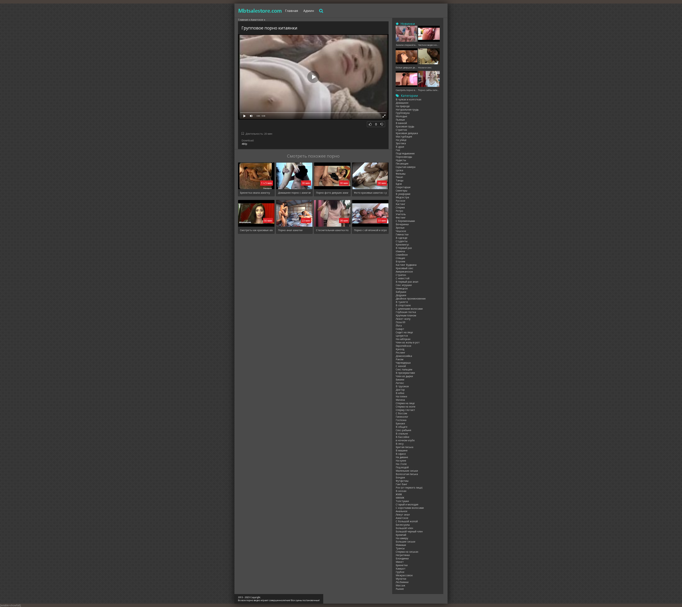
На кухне (401, 460)
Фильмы (400, 173)
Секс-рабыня (403, 430)
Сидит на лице (404, 332)
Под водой (402, 467)
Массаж (400, 585)
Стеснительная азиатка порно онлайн (332, 230)
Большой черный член (409, 531)
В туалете (402, 302)
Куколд (400, 349)
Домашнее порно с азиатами (294, 192)
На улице (401, 140)
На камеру (402, 538)
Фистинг (401, 217)
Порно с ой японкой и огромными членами (370, 230)
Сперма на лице (405, 403)
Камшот (400, 568)
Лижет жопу (403, 318)
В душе (400, 146)
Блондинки (402, 558)
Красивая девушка (407, 133)
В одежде (401, 237)
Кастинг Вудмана (406, 264)
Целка (399, 170)
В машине (402, 450)
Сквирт (400, 329)
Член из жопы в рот (408, 342)
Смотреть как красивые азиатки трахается (256, 230)
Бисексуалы (403, 524)
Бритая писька (404, 447)
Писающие (402, 163)
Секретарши (403, 187)
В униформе (403, 194)
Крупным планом (406, 315)
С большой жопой (407, 521)
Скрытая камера (405, 167)
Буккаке (400, 423)
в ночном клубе (405, 440)
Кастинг (400, 204)
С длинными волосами (409, 308)
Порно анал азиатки (290, 230)
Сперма (400, 207)
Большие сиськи (405, 541)
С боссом (401, 413)
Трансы (400, 548)
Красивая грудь (405, 126)
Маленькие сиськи (407, 470)
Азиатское (402, 518)
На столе (401, 464)
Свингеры (401, 190)
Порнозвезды (404, 156)
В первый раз (404, 248)
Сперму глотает (405, 410)
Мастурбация (404, 136)
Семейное (402, 254)
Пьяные (400, 119)
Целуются (402, 335)
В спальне (402, 433)
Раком (399, 359)
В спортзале (403, 305)
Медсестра (402, 197)
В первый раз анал (407, 281)
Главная (291, 11)
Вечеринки (402, 224)
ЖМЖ (399, 494)
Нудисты (401, 160)
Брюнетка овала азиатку (255, 192)
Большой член (404, 528)
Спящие (400, 258)
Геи (398, 150)
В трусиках (402, 386)
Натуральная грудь (407, 109)
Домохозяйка (404, 356)
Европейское (403, 345)
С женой (401, 366)
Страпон (401, 275)
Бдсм (399, 183)
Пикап (399, 177)
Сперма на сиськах (407, 551)
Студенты (401, 241)
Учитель (401, 214)
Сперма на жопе (405, 406)
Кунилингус (402, 244)
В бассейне (402, 437)
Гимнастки (402, 234)
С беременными (405, 221)
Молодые (401, 116)
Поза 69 (400, 322)
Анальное (401, 511)
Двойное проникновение (411, 298)
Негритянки (403, 555)
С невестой (402, 278)
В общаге (401, 426)
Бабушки (401, 291)
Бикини (400, 379)
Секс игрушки (404, 285)
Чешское (401, 231)
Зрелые (400, 227)
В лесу (400, 443)
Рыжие (400, 588)
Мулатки (401, 578)
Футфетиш (402, 480)
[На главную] (260, 10)
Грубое (400, 572)
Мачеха (400, 399)
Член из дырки (404, 376)
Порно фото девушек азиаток (332, 192)
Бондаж (400, 477)
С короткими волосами (410, 507)
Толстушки (402, 501)
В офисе (401, 453)
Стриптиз (401, 129)
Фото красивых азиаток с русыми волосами (370, 192)
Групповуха (403, 113)
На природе (403, 106)
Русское (400, 200)
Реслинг (400, 352)
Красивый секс (404, 268)
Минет (400, 561)
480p (244, 143)
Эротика (401, 143)
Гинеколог (402, 416)
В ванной (401, 123)
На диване (402, 457)
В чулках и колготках (408, 99)
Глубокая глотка (406, 312)
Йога (399, 325)
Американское (404, 271)
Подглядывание (405, 153)
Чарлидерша (403, 362)
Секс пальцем (404, 369)
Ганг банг (401, 484)
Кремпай (401, 534)
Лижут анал (403, 514)
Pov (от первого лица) (409, 487)
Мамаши (401, 545)
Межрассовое (404, 575)
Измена (400, 251)
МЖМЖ (400, 497)
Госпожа (401, 420)
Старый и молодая (407, 504)
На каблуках (403, 339)
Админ (308, 11)
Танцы (399, 180)
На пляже (401, 396)
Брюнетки (402, 565)
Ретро (399, 210)
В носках (401, 491)
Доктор (400, 389)
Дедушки (401, 295)
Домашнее (402, 102)
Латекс (400, 383)
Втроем (400, 261)
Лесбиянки (402, 582)
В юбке (400, 393)
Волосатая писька (407, 474)
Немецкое (402, 288)
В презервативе (405, 372)
